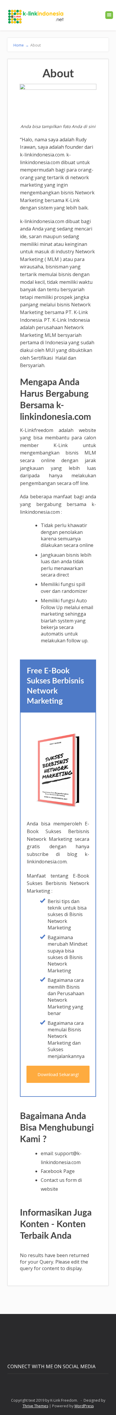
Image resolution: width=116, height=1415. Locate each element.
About (35, 45)
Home (21, 45)
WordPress (84, 1405)
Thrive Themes (35, 1405)
